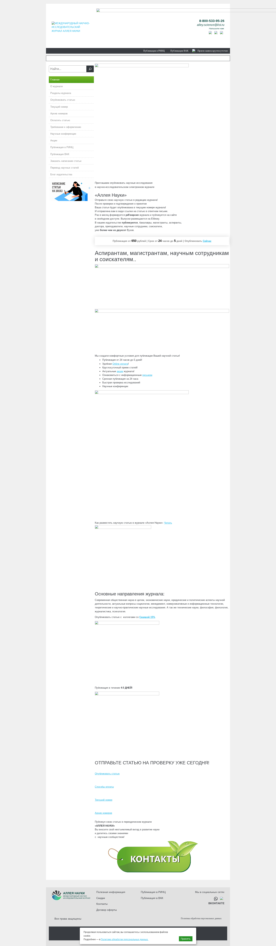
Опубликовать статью (62, 99)
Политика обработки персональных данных (201, 918)
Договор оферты (106, 909)
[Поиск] (90, 69)
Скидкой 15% (147, 617)
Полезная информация (110, 892)
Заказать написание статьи (65, 161)
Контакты (102, 903)
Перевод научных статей (64, 167)
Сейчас (207, 241)
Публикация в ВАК (152, 898)
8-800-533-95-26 (211, 20)
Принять (186, 938)
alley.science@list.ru (210, 24)
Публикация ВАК (179, 50)
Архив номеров (59, 113)
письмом (147, 375)
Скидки (100, 898)
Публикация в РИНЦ (154, 50)
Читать (168, 522)
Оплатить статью (60, 120)
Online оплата (120, 363)
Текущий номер (59, 106)
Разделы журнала (60, 93)
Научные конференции (63, 133)
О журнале (56, 86)
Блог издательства (61, 174)
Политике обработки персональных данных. (124, 939)
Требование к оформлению (65, 127)
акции (120, 371)
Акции (53, 140)
